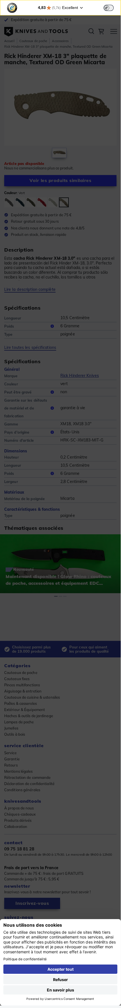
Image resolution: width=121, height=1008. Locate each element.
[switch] (109, 8)
